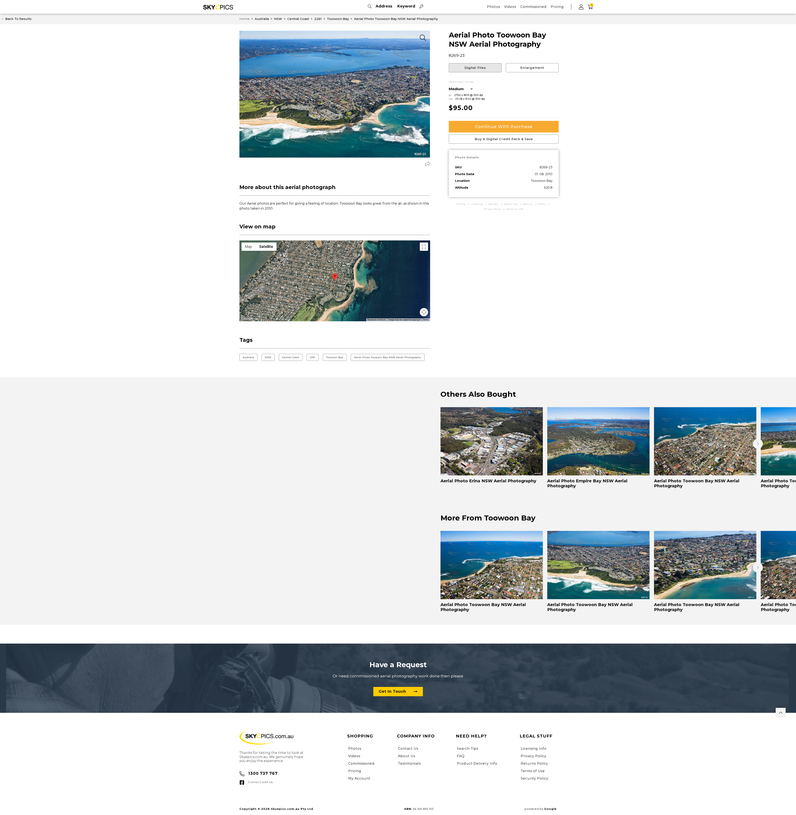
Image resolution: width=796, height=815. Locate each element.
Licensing (477, 204)
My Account (359, 778)
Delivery (493, 204)
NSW (268, 357)
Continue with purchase (504, 126)
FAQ (461, 756)
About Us (406, 756)
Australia (248, 357)
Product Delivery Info (477, 763)
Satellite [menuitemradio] (266, 246)
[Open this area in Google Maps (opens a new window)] (247, 318)
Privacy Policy (492, 209)
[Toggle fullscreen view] (424, 247)
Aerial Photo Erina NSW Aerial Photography (488, 480)
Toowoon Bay (334, 357)
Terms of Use (533, 771)
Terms (426, 320)
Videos (510, 7)
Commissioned (533, 7)
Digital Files (475, 68)
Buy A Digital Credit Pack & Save (504, 139)
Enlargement (532, 68)
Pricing (557, 7)
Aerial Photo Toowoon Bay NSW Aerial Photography (387, 357)
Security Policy (534, 778)
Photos (493, 7)
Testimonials (409, 763)
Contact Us (408, 749)
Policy (542, 204)
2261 (312, 357)
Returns (528, 204)
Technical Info (514, 209)
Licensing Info (533, 749)
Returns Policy (534, 763)
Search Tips (511, 204)
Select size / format (461, 82)
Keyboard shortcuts (376, 320)
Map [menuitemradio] (248, 246)
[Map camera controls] (424, 312)
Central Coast (290, 357)
